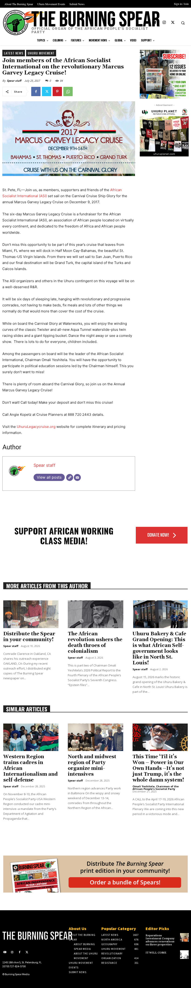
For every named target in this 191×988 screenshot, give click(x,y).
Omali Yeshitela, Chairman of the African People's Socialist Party (156, 788)
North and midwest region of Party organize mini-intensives (92, 765)
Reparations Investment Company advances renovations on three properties (160, 940)
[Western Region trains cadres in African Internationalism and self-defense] (30, 737)
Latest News (13, 53)
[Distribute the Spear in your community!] (30, 614)
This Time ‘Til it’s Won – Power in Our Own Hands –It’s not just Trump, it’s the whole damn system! (158, 768)
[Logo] (23, 935)
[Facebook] (155, 23)
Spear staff (14, 81)
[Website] (69, 477)
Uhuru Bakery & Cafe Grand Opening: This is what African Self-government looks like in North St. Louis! (159, 648)
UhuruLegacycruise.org (36, 426)
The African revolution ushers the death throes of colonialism (95, 642)
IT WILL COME (156, 952)
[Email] (77, 477)
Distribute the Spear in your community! (29, 637)
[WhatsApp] (68, 91)
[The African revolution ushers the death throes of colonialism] (95, 614)
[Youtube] (147, 23)
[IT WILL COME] (184, 954)
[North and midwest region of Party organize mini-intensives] (95, 737)
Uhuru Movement (41, 53)
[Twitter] (173, 23)
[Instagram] (164, 23)
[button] (183, 23)
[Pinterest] (57, 91)
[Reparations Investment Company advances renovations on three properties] (184, 937)
